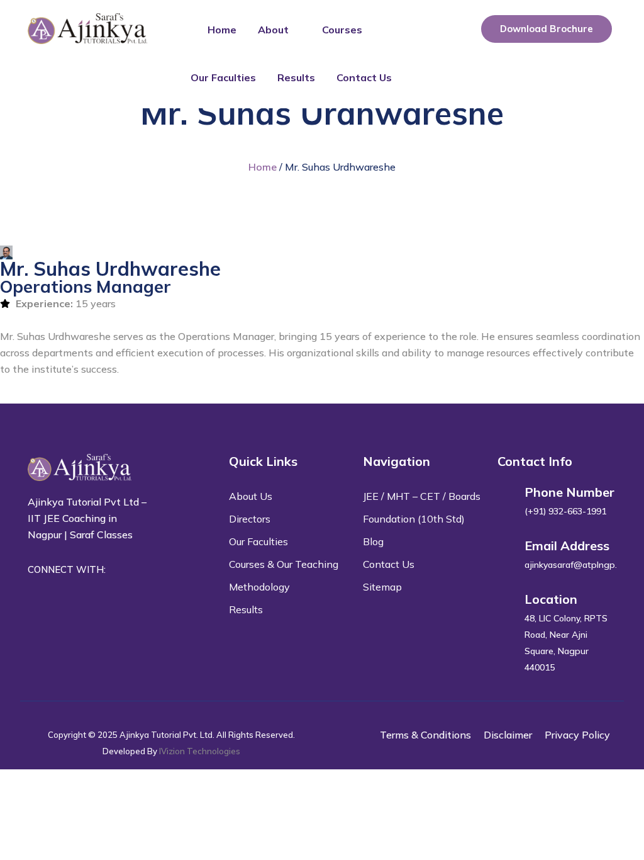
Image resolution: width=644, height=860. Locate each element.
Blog (373, 541)
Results (296, 77)
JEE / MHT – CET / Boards (421, 496)
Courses (342, 29)
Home (222, 29)
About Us (250, 496)
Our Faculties (223, 77)
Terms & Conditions (425, 734)
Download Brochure (546, 29)
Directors (249, 518)
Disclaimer (508, 734)
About (273, 29)
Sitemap (382, 586)
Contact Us (364, 77)
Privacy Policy (577, 734)
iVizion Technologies (199, 751)
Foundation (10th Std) (414, 518)
